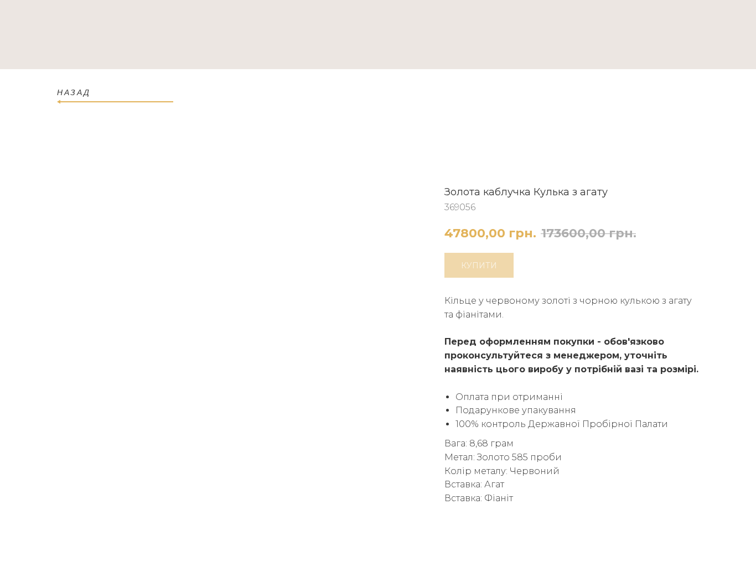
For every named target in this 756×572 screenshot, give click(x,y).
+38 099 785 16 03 (659, 35)
